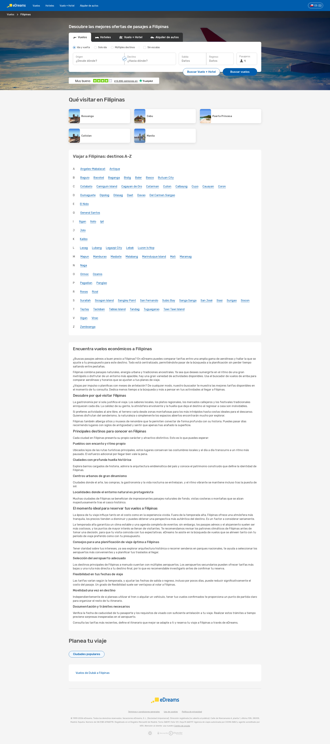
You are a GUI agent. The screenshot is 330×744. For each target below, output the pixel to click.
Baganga (114, 177)
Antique (114, 168)
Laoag (84, 247)
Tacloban (99, 309)
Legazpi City (114, 247)
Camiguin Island (106, 186)
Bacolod (99, 177)
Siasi (220, 300)
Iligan (82, 221)
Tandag (135, 309)
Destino (131, 56)
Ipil (102, 221)
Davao (141, 195)
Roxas (84, 291)
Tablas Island (117, 309)
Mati (173, 256)
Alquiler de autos (89, 5)
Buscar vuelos (240, 71)
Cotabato (86, 186)
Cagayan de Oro (131, 186)
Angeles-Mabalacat (92, 168)
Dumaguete (88, 195)
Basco (150, 177)
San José (206, 300)
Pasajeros (244, 56)
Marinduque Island (154, 256)
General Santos (90, 212)
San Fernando (149, 300)
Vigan (83, 318)
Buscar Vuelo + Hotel (201, 71)
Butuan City (166, 177)
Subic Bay (168, 300)
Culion (167, 186)
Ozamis (97, 274)
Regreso (213, 56)
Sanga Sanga (187, 300)
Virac (95, 318)
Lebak (130, 247)
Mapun (84, 256)
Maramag (186, 256)
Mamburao (100, 256)
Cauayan (208, 186)
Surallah (85, 300)
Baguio (84, 177)
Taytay (84, 309)
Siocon (245, 300)
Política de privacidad (192, 712)
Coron (222, 186)
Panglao (101, 283)
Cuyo (195, 186)
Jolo (83, 230)
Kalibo (83, 239)
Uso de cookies (171, 712)
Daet (130, 195)
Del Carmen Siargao (162, 195)
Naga (83, 265)
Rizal (95, 291)
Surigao (232, 300)
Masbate (116, 256)
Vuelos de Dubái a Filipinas (92, 673)
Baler (138, 177)
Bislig (127, 177)
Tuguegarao (151, 309)
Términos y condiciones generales (144, 712)
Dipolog (104, 195)
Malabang (132, 256)
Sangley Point (127, 300)
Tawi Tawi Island (174, 309)
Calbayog (181, 186)
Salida (185, 56)
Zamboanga (87, 326)
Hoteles (50, 5)
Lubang (97, 247)
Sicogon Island (104, 300)
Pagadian (86, 283)
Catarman (152, 186)
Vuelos (36, 5)
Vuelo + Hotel (67, 5)
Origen (79, 56)
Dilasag (118, 195)
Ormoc (84, 274)
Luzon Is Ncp (146, 247)
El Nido (84, 204)
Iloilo (93, 221)
